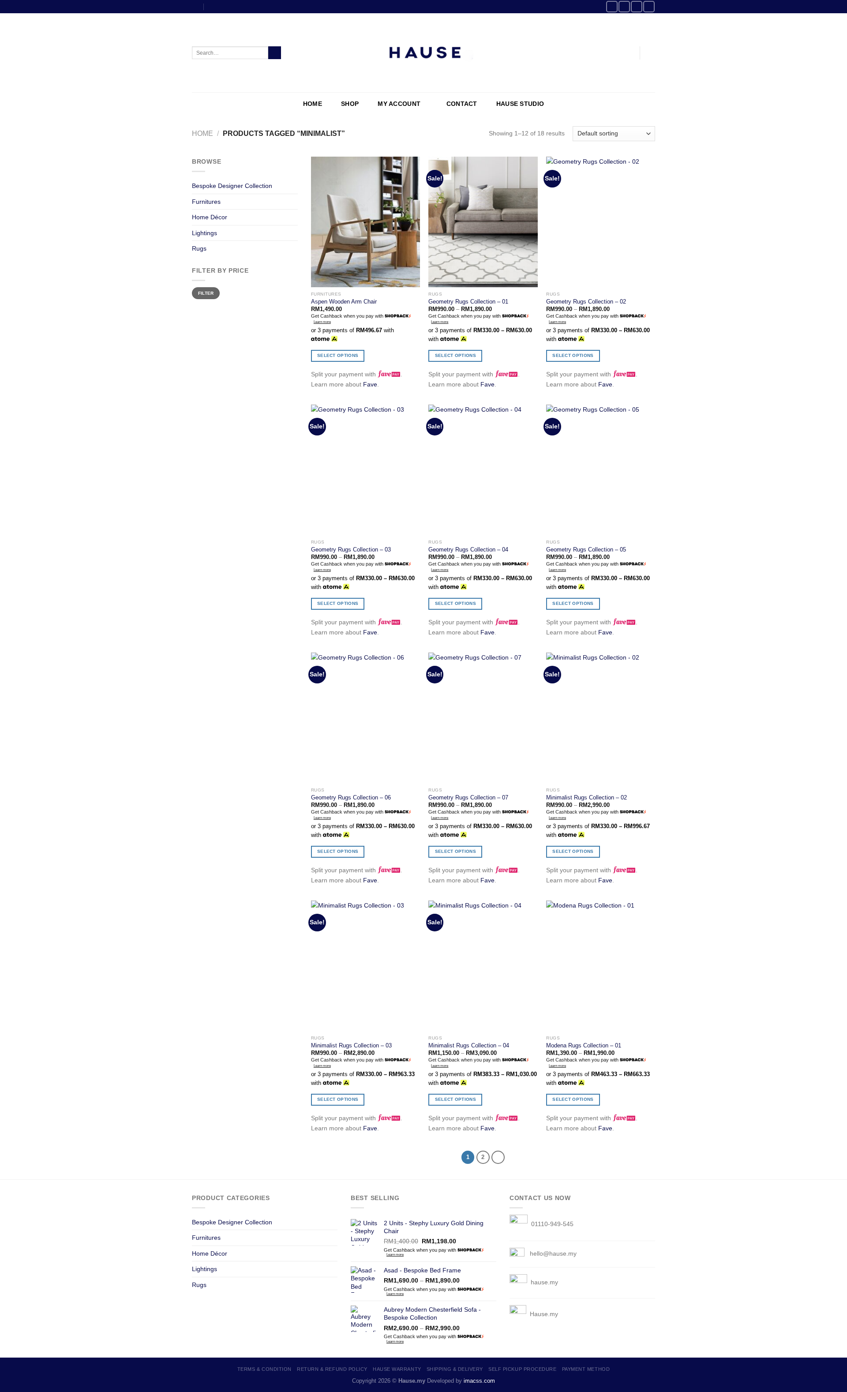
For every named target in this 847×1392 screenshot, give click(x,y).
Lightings (204, 232)
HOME (312, 103)
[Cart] (650, 53)
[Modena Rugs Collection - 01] (600, 965)
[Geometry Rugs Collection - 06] (365, 718)
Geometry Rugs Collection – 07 (468, 798)
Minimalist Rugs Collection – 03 (351, 1046)
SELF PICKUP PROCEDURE (522, 1369)
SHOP (350, 103)
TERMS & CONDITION (264, 1369)
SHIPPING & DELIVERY (455, 1369)
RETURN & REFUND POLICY (332, 1369)
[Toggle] (295, 186)
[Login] (628, 53)
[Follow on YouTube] (649, 6)
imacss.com (479, 1381)
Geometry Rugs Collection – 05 (586, 550)
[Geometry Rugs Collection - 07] (482, 718)
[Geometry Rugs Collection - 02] (600, 222)
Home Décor (209, 217)
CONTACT (461, 103)
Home (202, 133)
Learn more (322, 322)
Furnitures (206, 201)
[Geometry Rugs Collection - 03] (365, 470)
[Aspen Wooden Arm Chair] (365, 222)
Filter (206, 293)
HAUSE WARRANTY (397, 1369)
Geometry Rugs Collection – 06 (351, 798)
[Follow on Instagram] (624, 6)
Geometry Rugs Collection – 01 (468, 302)
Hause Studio (520, 103)
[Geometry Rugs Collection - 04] (482, 470)
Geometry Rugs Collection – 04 (468, 550)
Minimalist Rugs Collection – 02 (586, 798)
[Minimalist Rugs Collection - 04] (482, 965)
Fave (370, 384)
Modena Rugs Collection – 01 (583, 1046)
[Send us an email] (636, 6)
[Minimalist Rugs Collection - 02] (600, 718)
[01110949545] (212, 6)
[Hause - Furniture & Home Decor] (423, 53)
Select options (337, 355)
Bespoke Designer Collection (232, 185)
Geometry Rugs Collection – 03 (351, 550)
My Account (399, 103)
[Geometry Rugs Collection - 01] (482, 222)
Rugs (199, 248)
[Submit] (274, 53)
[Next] (498, 1157)
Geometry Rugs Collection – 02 (586, 302)
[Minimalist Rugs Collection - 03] (365, 965)
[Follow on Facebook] (612, 6)
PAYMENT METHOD (586, 1369)
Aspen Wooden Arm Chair (344, 302)
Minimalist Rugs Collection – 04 (468, 1046)
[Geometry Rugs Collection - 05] (600, 470)
